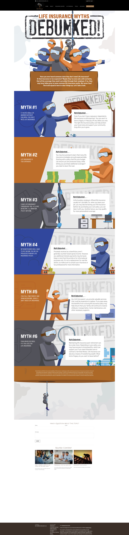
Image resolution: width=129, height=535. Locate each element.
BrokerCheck (88, 527)
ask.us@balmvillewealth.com (42, 1)
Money (51, 533)
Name (36, 425)
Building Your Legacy (80, 465)
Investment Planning (54, 527)
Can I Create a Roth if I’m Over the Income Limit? (42, 466)
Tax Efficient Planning (54, 532)
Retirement (52, 525)
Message (37, 431)
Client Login (90, 1)
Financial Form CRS (66, 525)
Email (66, 425)
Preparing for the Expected (62, 465)
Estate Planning (53, 528)
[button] (47, 6)
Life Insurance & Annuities (53, 530)
